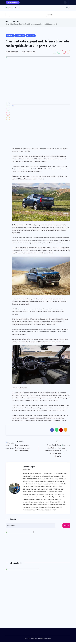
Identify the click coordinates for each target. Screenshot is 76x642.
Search (66, 525)
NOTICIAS (16, 21)
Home (7, 21)
